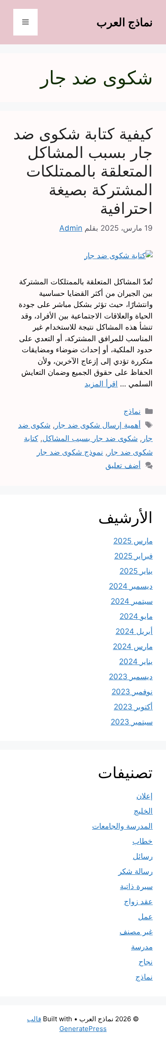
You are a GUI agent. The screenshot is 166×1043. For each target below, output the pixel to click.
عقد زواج (138, 901)
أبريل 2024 (134, 631)
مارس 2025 (133, 540)
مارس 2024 (133, 646)
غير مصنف (136, 931)
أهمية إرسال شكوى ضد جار (98, 425)
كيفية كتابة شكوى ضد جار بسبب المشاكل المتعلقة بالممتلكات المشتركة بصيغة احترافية (83, 170)
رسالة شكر (135, 871)
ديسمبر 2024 (131, 586)
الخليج (143, 811)
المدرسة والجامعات (122, 826)
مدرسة (142, 946)
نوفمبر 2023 (132, 691)
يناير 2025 (136, 571)
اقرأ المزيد (101, 383)
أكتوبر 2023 (133, 706)
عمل (145, 916)
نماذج (132, 411)
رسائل (143, 856)
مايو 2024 (136, 616)
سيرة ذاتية (136, 886)
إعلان (144, 795)
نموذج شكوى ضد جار (70, 452)
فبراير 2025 (133, 555)
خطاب (142, 841)
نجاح (146, 961)
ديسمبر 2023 (131, 676)
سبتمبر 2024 (132, 601)
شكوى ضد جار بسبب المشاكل (90, 438)
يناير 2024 (136, 661)
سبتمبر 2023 (132, 721)
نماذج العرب (125, 22)
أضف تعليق (123, 465)
